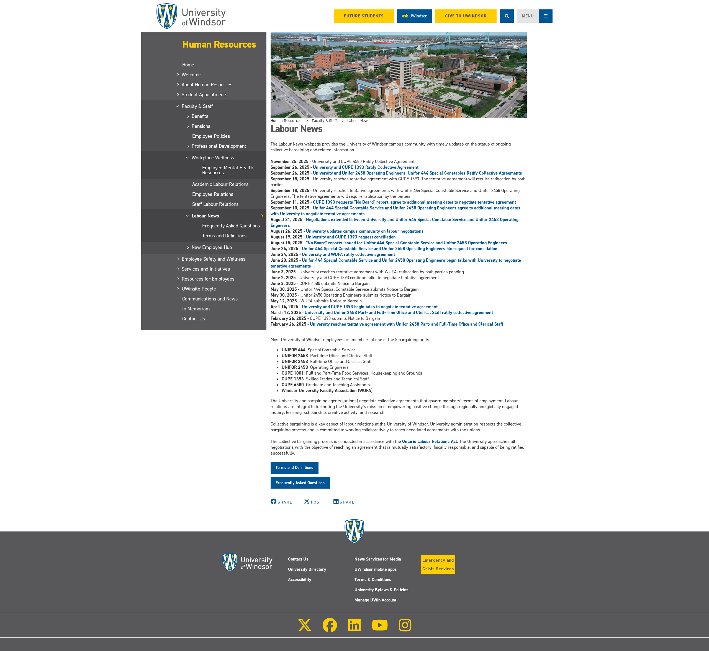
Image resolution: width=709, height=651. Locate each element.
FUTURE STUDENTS (364, 16)
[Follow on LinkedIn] (354, 629)
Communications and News (210, 298)
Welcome (191, 74)
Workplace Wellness (213, 157)
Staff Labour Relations (215, 204)
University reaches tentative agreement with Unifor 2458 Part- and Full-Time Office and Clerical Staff (406, 324)
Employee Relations (212, 194)
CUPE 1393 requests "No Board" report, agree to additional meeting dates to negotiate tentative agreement (414, 202)
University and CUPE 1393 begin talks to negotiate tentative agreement (370, 307)
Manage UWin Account (375, 600)
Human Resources (219, 44)
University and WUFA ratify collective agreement (348, 254)
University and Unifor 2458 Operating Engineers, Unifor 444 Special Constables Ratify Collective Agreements (418, 173)
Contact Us (193, 318)
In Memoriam (196, 308)
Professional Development (219, 146)
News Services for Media (377, 559)
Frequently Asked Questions (231, 225)
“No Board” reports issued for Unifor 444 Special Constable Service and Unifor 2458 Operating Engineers (406, 243)
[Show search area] (507, 16)
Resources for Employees (208, 279)
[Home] (191, 16)
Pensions (201, 126)
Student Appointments (204, 94)
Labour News (205, 215)
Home (188, 64)
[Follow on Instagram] (405, 629)
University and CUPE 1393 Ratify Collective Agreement (366, 167)
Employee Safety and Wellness (213, 259)
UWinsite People (199, 289)
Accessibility (299, 579)
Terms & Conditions (372, 579)
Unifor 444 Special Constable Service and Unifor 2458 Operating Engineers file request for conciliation (399, 248)
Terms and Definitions (224, 235)
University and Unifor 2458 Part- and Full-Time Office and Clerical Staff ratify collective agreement (399, 312)
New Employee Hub (212, 247)
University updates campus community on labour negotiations (365, 231)
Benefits (200, 116)
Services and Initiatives (206, 269)
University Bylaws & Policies (381, 590)
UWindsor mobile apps (375, 569)
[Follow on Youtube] (380, 629)
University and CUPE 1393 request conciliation (351, 237)
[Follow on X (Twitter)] (304, 629)
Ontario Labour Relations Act (429, 441)
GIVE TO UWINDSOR (466, 16)
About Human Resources (207, 84)
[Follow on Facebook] (330, 629)
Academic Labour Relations (220, 184)
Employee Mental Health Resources (227, 170)
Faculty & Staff (197, 106)
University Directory (307, 569)
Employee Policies (211, 136)
